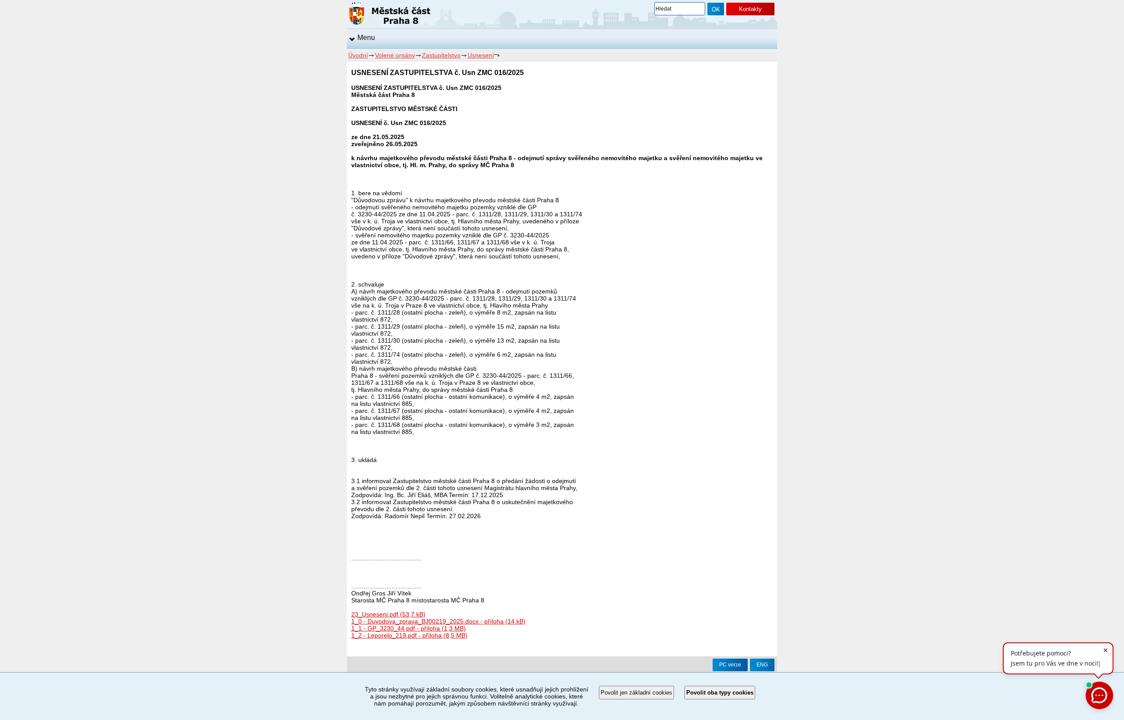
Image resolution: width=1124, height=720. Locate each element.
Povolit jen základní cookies (636, 692)
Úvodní (358, 55)
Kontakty (750, 9)
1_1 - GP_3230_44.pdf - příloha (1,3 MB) (408, 628)
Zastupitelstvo (441, 55)
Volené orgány (395, 55)
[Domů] (389, 15)
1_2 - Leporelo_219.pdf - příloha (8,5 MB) (409, 635)
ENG (762, 665)
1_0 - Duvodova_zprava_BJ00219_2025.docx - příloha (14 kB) (438, 621)
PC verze (730, 665)
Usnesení (481, 55)
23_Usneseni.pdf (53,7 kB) (388, 614)
